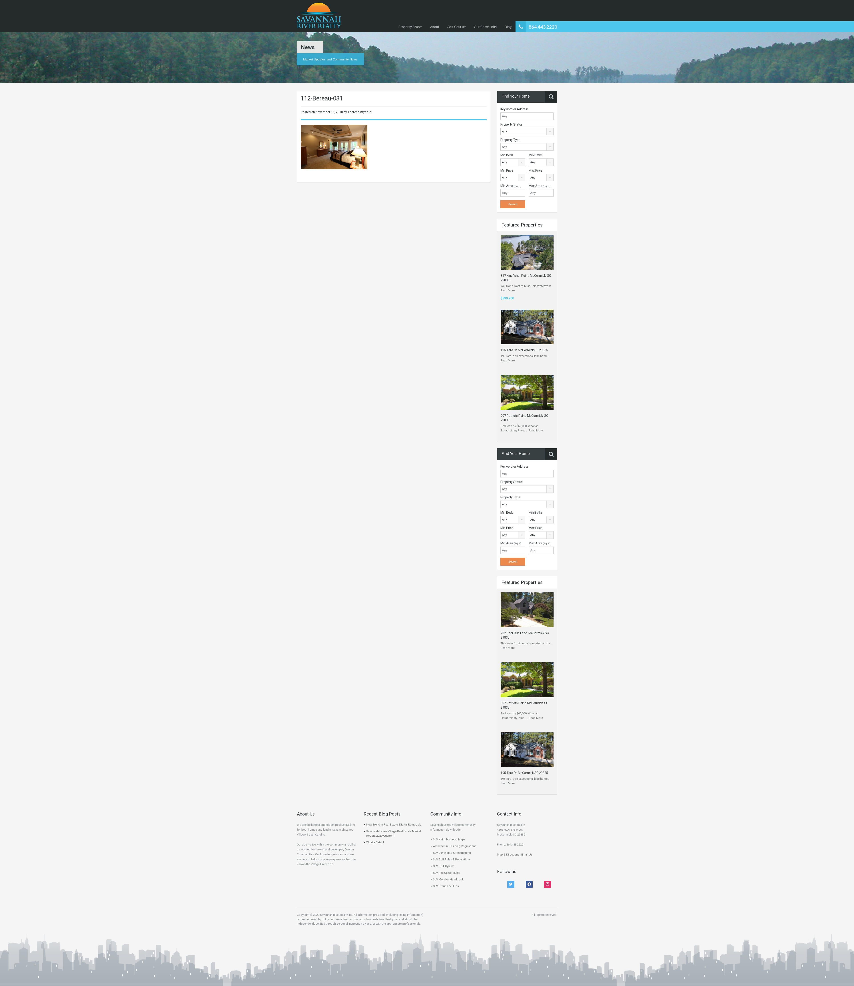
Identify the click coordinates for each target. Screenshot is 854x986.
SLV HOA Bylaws (443, 866)
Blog (508, 27)
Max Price (535, 170)
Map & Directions (508, 854)
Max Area (539, 186)
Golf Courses (456, 27)
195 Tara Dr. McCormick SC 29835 (524, 350)
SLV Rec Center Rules (446, 872)
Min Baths (536, 155)
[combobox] (527, 131)
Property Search (410, 27)
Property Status (511, 124)
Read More (508, 290)
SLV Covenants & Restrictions (452, 852)
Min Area (510, 186)
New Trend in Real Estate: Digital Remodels (393, 824)
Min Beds (506, 155)
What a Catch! (375, 842)
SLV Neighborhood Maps (449, 839)
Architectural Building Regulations (454, 846)
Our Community (485, 27)
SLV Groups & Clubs (446, 886)
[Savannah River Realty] (319, 16)
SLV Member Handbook (448, 879)
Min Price (506, 170)
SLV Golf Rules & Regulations (452, 859)
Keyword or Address (514, 109)
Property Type (510, 140)
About (434, 27)
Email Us (526, 854)
